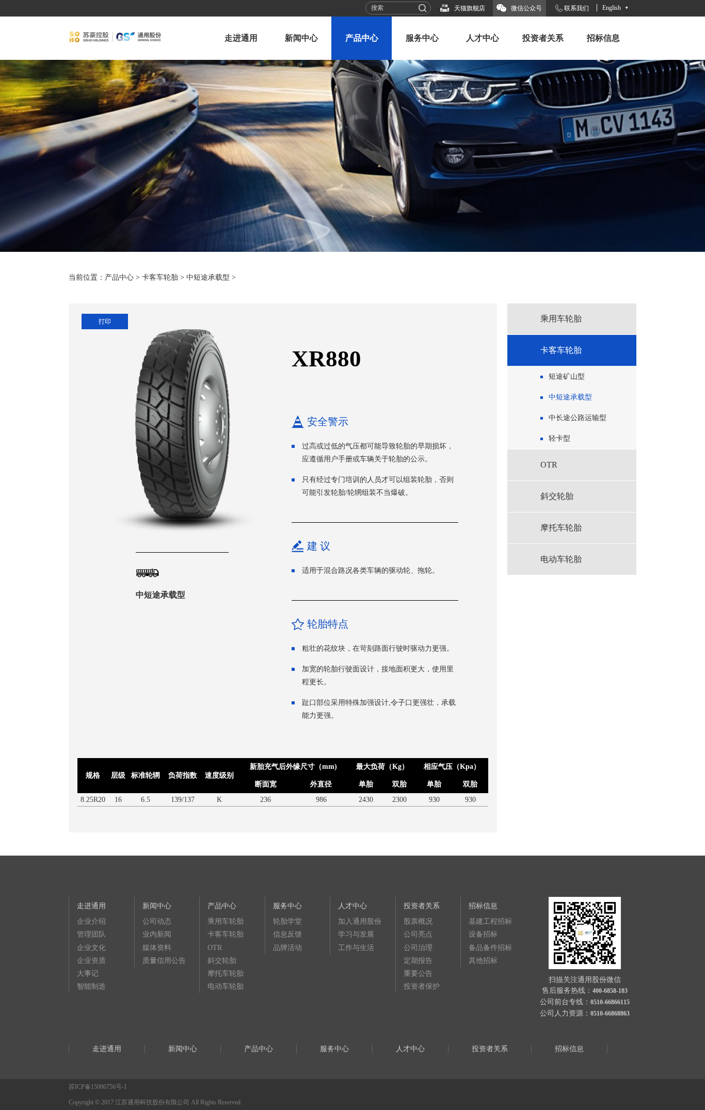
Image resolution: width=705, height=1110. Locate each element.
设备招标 (483, 934)
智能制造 (91, 986)
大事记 (88, 973)
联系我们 (576, 8)
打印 (105, 321)
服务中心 (422, 38)
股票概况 (418, 921)
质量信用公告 (164, 960)
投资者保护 (422, 986)
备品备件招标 (490, 948)
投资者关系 (543, 38)
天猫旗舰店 (469, 8)
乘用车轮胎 (561, 318)
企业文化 (91, 948)
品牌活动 (287, 948)
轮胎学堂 (287, 921)
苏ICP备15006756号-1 (98, 1086)
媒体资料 (156, 948)
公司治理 (418, 948)
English (611, 7)
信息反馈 (287, 934)
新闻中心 (301, 38)
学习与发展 (356, 934)
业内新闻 (156, 934)
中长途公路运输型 (577, 418)
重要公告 (418, 973)
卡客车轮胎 (160, 277)
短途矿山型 (567, 376)
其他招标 (483, 960)
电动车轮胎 (561, 559)
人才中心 (482, 38)
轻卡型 (559, 438)
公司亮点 (418, 934)
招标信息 (603, 38)
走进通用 (241, 38)
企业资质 (91, 960)
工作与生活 (356, 948)
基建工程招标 (490, 921)
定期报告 (418, 960)
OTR (548, 464)
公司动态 (156, 921)
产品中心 (361, 38)
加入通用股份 (359, 921)
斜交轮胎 (556, 496)
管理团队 (91, 934)
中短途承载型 (208, 277)
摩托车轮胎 (561, 527)
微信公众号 (526, 8)
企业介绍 (91, 921)
